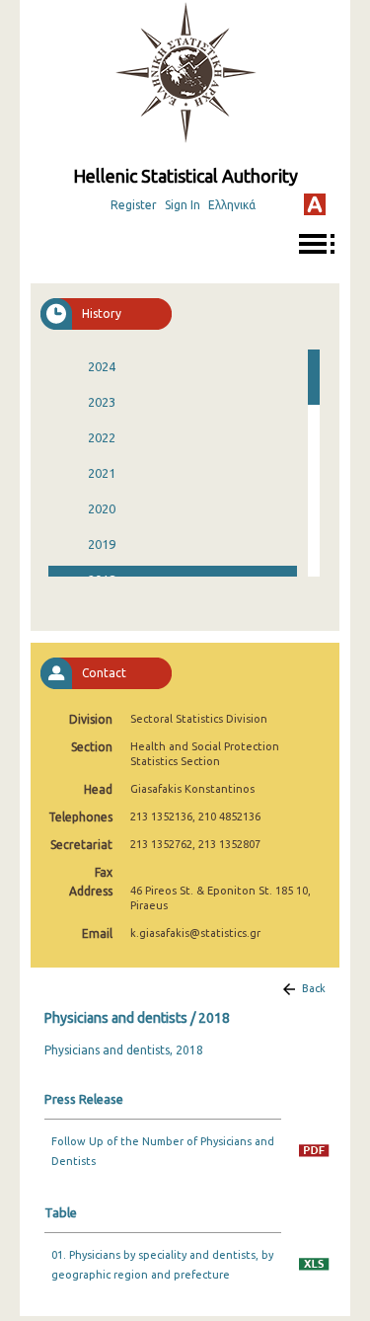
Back (314, 988)
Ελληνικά (232, 204)
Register (134, 204)
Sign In (182, 204)
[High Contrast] (315, 204)
